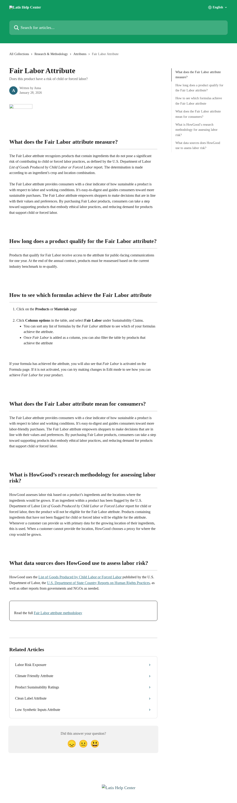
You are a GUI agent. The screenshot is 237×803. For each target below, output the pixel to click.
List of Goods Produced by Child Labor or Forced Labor (80, 577)
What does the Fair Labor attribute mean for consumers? (198, 114)
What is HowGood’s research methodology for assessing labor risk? (196, 130)
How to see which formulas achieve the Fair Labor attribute (198, 100)
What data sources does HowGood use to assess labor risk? (197, 145)
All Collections (19, 54)
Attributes (79, 54)
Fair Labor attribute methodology (58, 613)
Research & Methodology (51, 54)
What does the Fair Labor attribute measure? (198, 74)
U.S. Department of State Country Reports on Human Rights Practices (98, 583)
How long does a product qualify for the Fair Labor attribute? (199, 88)
